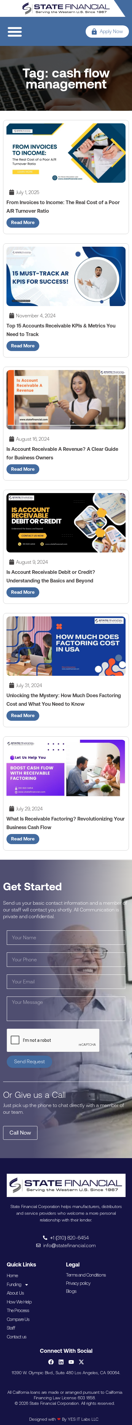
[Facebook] (51, 1362)
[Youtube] (71, 1362)
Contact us (16, 1336)
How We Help (19, 1301)
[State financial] (66, 8)
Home (12, 1275)
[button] (14, 31)
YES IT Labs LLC (83, 1419)
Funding (14, 1284)
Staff (11, 1327)
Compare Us (18, 1319)
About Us (15, 1293)
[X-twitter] (81, 1362)
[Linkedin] (61, 1362)
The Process (18, 1310)
